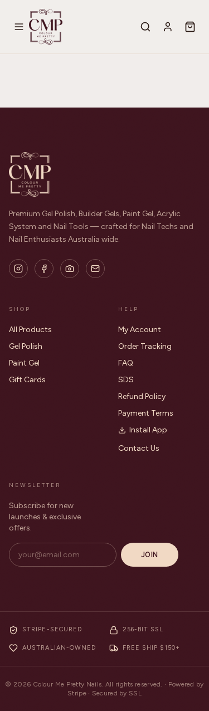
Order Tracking (145, 346)
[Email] (95, 268)
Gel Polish (25, 346)
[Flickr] (69, 268)
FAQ (125, 363)
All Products (30, 329)
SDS (126, 379)
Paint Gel (24, 363)
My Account (139, 329)
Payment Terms (145, 413)
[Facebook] (44, 268)
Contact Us (138, 448)
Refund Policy (142, 396)
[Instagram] (18, 268)
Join (149, 555)
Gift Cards (27, 379)
